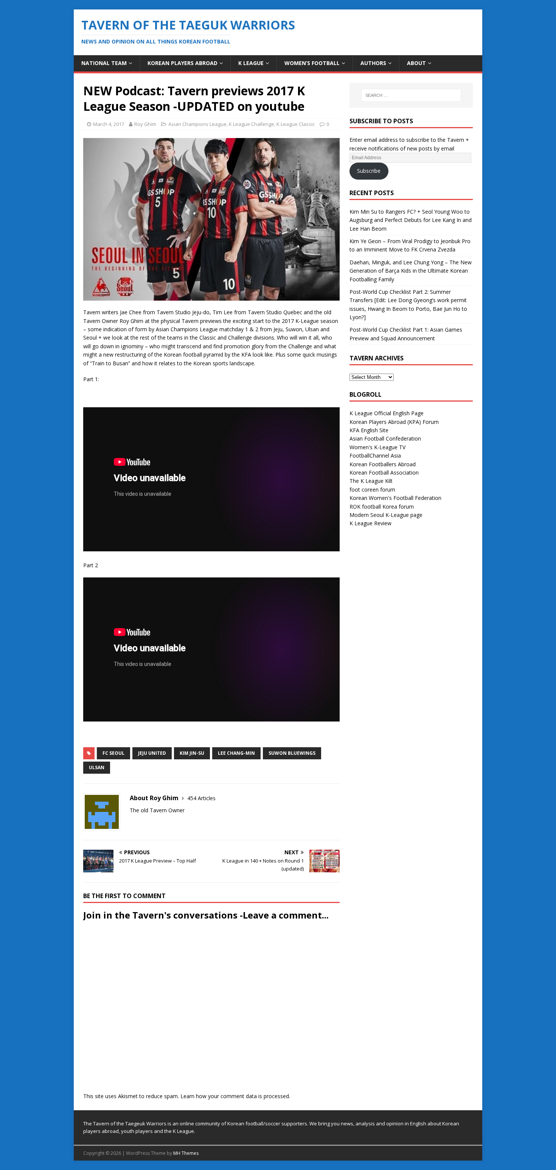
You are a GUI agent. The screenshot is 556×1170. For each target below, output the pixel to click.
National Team (104, 63)
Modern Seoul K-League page (385, 514)
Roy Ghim (145, 124)
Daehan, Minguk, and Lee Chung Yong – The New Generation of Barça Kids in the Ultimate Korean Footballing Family (410, 271)
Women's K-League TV (377, 447)
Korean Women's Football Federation (395, 497)
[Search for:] (411, 95)
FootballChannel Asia (375, 455)
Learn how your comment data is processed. (235, 1096)
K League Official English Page (386, 413)
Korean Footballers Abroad (382, 464)
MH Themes (186, 1153)
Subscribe (369, 170)
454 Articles (201, 798)
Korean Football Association (384, 472)
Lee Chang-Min (236, 753)
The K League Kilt (371, 480)
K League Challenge (251, 124)
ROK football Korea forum (381, 506)
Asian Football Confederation (385, 438)
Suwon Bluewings (292, 753)
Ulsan (96, 767)
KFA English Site (368, 430)
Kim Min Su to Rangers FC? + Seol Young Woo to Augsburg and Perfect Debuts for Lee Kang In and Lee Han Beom (410, 220)
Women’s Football (312, 63)
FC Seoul (113, 753)
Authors (373, 63)
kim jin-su (192, 753)
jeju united (152, 753)
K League (251, 63)
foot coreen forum (372, 489)
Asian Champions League (197, 124)
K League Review (370, 523)
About (416, 63)
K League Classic (295, 124)
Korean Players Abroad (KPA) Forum (394, 421)
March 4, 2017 (108, 124)
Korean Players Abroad (182, 63)
